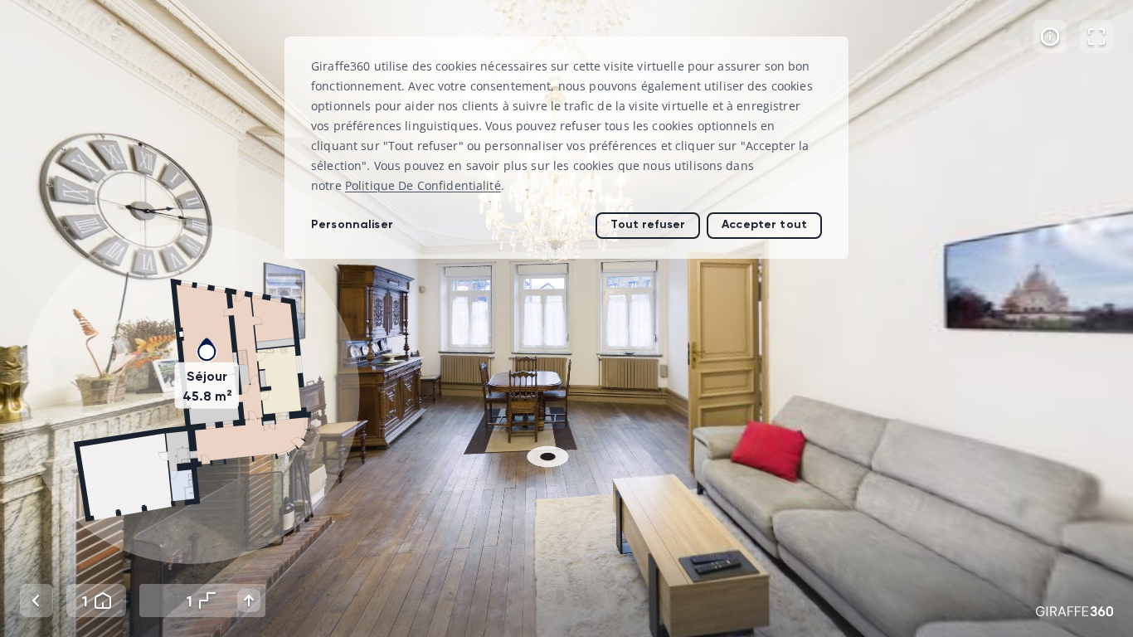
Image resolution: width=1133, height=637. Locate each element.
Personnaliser (352, 224)
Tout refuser (647, 224)
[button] (190, 394)
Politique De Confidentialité (423, 185)
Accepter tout (764, 224)
